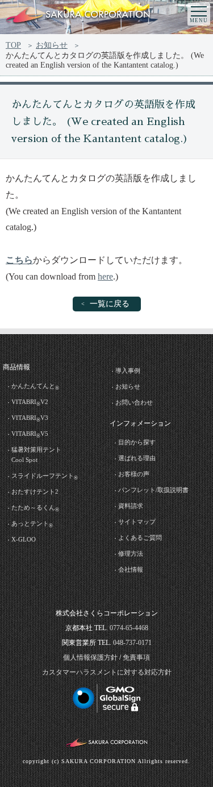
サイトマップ (137, 521)
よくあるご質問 (140, 537)
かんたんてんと (35, 386)
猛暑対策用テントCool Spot (36, 454)
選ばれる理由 (137, 458)
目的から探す (137, 442)
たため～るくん (35, 508)
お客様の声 (133, 473)
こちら (19, 260)
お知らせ (52, 45)
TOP (13, 45)
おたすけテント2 (35, 491)
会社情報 (130, 569)
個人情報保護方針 (90, 657)
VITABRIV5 (29, 434)
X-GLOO (23, 539)
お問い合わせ (134, 402)
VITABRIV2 (29, 402)
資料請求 (130, 505)
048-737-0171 (132, 643)
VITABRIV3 (29, 418)
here (105, 276)
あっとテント (32, 524)
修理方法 (130, 553)
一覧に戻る (110, 303)
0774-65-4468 (129, 628)
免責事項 (136, 657)
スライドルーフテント (44, 476)
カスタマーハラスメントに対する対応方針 (107, 672)
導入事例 (127, 370)
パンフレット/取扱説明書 (153, 489)
